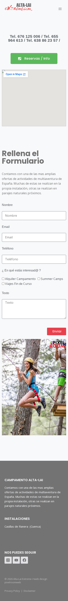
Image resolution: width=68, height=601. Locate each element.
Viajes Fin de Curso (18, 284)
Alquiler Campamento (20, 279)
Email (6, 226)
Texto (5, 293)
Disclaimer (30, 591)
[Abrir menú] (59, 9)
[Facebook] (24, 560)
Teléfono (7, 248)
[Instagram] (8, 560)
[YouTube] (16, 560)
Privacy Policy (12, 591)
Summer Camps (52, 279)
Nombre (7, 204)
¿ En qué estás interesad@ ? (21, 270)
